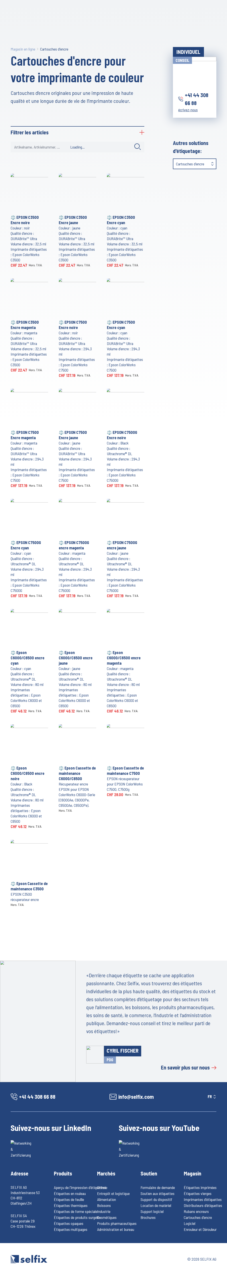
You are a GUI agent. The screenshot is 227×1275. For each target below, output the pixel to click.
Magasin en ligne (23, 49)
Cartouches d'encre (54, 49)
